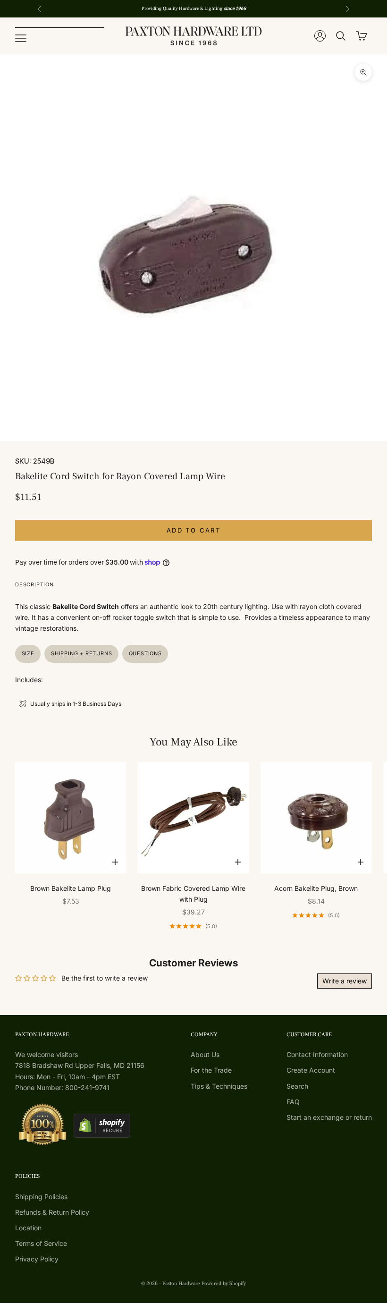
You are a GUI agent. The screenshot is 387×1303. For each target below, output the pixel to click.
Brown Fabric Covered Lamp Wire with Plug (193, 893)
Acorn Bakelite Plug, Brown (316, 888)
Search (297, 1086)
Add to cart (193, 530)
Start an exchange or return (329, 1117)
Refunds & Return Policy (52, 1212)
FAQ (293, 1102)
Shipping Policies (41, 1197)
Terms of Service (41, 1243)
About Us (205, 1054)
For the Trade (211, 1070)
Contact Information (317, 1054)
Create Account (310, 1070)
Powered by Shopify (224, 1283)
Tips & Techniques (219, 1086)
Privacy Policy (37, 1259)
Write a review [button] (344, 981)
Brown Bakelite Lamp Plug (70, 888)
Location (28, 1228)
